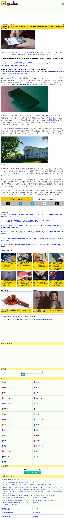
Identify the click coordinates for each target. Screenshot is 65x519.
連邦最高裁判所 (32, 52)
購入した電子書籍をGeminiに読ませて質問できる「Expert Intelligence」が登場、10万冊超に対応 (29, 500)
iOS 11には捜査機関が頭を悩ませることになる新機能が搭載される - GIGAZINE (25, 221)
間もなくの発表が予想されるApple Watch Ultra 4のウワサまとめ (20, 482)
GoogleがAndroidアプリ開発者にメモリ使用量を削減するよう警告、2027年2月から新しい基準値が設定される (32, 487)
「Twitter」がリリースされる (11, 504)
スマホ (62, 24)
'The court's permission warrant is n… (41, 319)
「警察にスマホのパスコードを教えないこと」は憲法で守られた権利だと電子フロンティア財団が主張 (8, 264)
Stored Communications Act (22, 84)
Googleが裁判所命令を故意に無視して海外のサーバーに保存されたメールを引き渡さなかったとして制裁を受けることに (24, 283)
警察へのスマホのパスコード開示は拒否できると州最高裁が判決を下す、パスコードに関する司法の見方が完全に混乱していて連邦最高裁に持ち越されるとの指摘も (56, 266)
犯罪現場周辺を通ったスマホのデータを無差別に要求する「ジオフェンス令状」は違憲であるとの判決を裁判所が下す (40, 265)
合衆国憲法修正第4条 (52, 120)
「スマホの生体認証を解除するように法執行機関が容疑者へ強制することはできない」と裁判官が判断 (8, 283)
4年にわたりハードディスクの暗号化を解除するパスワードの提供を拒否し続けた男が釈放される (40, 283)
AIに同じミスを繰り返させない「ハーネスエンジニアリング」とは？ (21, 502)
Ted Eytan (5, 164)
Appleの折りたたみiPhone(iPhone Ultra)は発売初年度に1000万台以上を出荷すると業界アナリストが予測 (31, 489)
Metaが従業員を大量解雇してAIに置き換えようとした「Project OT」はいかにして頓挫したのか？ (29, 495)
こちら (24, 479)
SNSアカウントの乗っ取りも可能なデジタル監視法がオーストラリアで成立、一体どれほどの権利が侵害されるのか (56, 283)
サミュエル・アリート (23, 190)
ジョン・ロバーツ (16, 169)
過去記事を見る (32, 472)
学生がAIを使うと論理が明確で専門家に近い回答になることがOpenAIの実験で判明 (25, 497)
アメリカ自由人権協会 (43, 116)
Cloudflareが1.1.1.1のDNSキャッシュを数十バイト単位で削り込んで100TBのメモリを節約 (27, 485)
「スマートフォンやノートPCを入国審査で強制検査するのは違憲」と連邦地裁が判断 (24, 264)
